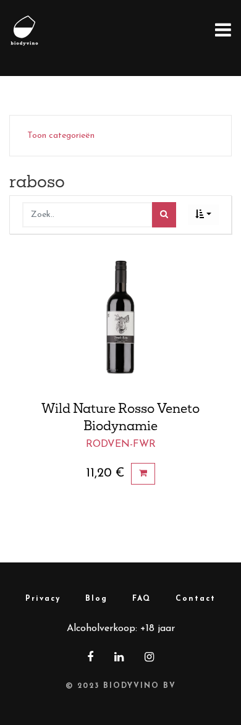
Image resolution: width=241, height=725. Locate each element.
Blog (96, 599)
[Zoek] (164, 214)
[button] (203, 215)
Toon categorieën (61, 135)
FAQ (141, 599)
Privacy (43, 599)
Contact (195, 599)
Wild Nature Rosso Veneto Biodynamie (120, 416)
